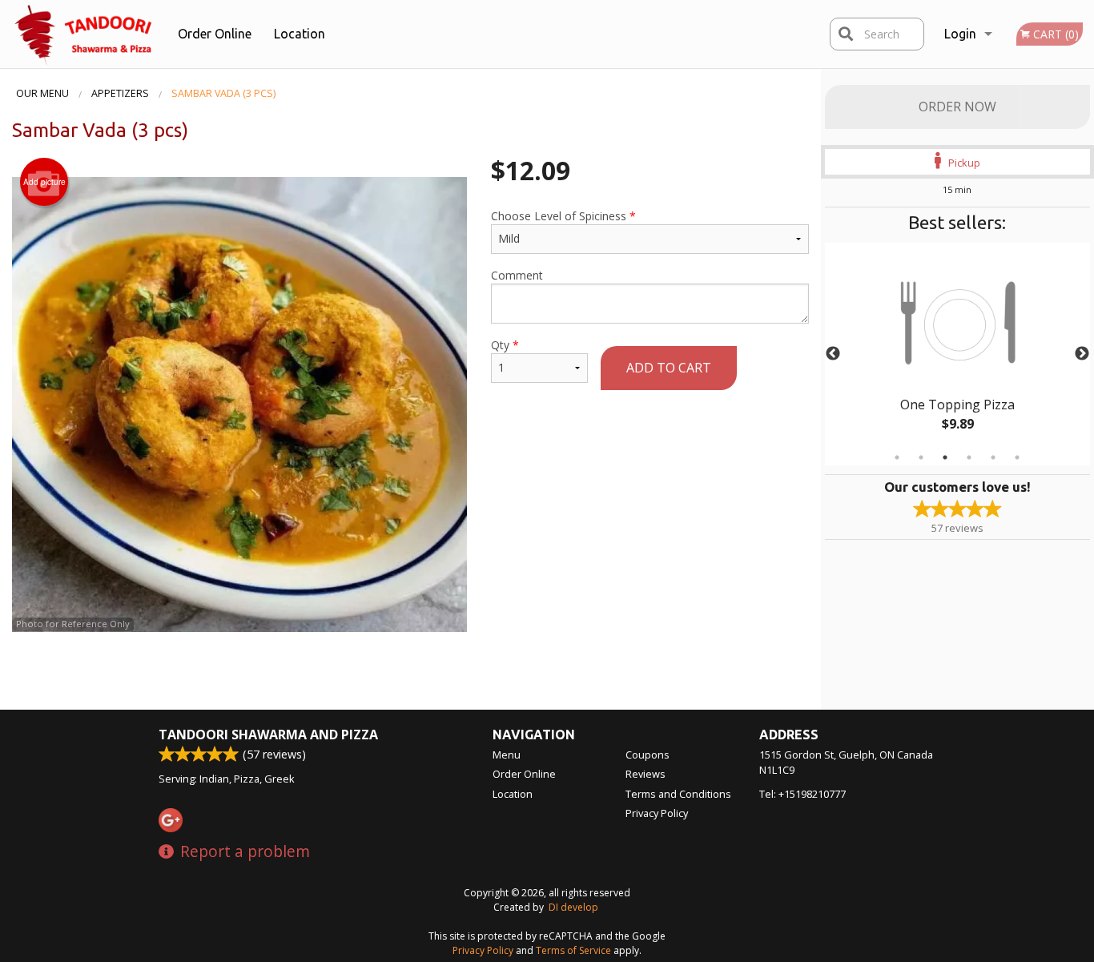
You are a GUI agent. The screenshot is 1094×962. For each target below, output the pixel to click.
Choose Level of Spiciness (563, 215)
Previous (833, 354)
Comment (517, 275)
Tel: (802, 794)
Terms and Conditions (678, 794)
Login (960, 33)
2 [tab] (921, 457)
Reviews (645, 774)
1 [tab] (897, 457)
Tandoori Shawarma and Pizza (268, 734)
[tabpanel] (958, 354)
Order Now (957, 106)
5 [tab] (993, 457)
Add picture (44, 181)
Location (299, 33)
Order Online (214, 33)
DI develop (573, 907)
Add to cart (668, 367)
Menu (507, 754)
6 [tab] (1017, 457)
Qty (505, 344)
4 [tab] (969, 457)
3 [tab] (945, 457)
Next (1082, 354)
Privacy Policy (656, 813)
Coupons (647, 754)
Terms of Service (573, 950)
